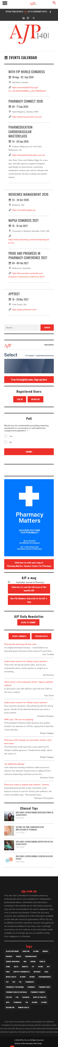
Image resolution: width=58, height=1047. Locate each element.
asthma (36, 951)
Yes (11, 436)
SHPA (7, 1002)
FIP (33, 967)
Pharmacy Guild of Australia (16, 992)
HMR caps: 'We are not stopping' (19, 719)
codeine (32, 961)
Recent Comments (19, 636)
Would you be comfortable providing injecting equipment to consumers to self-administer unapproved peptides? (26, 428)
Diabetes (25, 967)
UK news (34, 1002)
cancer (18, 956)
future (40, 967)
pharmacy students (38, 992)
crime (8, 967)
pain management (45, 977)
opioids (32, 977)
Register (35, 399)
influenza (37, 972)
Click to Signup (28, 622)
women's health (23, 1007)
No (10, 442)
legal (46, 972)
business (9, 956)
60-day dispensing (12, 951)
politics (9, 997)
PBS (13, 982)
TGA (26, 1002)
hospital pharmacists (22, 972)
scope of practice (39, 997)
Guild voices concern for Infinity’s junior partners (25, 661)
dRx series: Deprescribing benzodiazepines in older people (34, 813)
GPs (48, 967)
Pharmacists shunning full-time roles (20, 644)
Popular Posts (41, 636)
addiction (26, 951)
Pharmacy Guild (44, 987)
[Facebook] (50, 12)
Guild (8, 972)
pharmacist (29, 982)
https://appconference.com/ (24, 309)
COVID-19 (42, 961)
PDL (20, 982)
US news (44, 1002)
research (25, 997)
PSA (17, 997)
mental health (11, 977)
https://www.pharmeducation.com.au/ (28, 155)
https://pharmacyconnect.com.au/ (27, 117)
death (16, 967)
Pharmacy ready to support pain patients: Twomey (26, 784)
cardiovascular (30, 956)
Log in (20, 399)
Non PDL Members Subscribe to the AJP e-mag (29, 600)
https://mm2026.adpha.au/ (24, 210)
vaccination (10, 1007)
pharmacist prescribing (15, 987)
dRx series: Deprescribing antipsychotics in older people (34, 843)
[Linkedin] (24, 18)
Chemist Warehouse (13, 961)
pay (7, 982)
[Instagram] (28, 18)
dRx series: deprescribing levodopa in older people (34, 857)
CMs (25, 961)
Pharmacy (31, 987)
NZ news (22, 977)
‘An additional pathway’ (14, 764)
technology (17, 1002)
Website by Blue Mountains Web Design (28, 1043)
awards (45, 951)
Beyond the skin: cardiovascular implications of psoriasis (30, 828)
